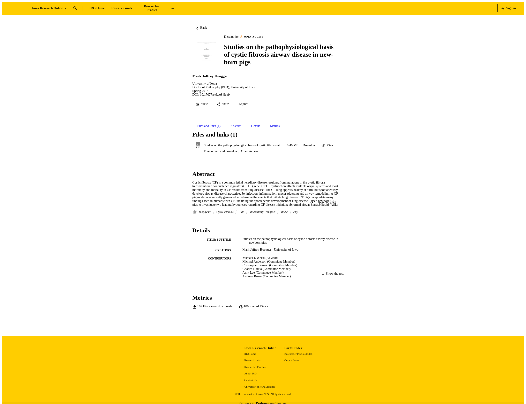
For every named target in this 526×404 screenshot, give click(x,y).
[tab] (208, 126)
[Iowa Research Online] (17, 8)
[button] (309, 145)
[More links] (172, 8)
